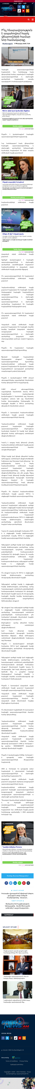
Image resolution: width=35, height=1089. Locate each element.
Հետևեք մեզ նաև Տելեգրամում (17, 876)
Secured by (5, 1057)
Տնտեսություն (7, 44)
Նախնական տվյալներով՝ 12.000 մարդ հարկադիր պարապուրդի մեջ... (17, 1001)
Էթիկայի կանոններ (16, 1064)
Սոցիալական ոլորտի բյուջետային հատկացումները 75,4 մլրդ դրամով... (16, 952)
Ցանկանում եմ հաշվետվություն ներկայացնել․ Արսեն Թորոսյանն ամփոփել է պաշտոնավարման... (17, 906)
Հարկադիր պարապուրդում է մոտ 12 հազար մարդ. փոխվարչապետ (16, 977)
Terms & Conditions (12, 1061)
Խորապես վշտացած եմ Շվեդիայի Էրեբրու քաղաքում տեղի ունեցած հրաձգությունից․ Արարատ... (17, 896)
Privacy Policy (24, 1061)
